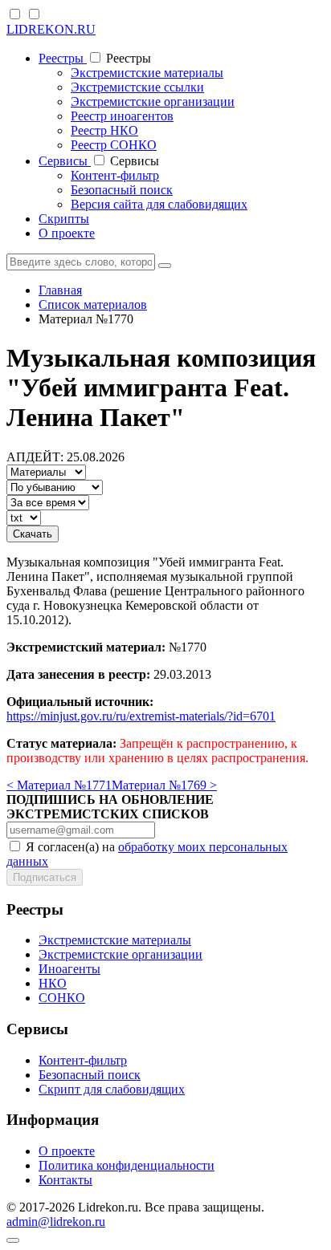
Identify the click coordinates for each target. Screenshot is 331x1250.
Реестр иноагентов (122, 116)
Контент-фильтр (115, 175)
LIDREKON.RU (51, 29)
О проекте (67, 233)
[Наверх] (12, 1240)
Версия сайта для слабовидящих (159, 204)
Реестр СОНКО (114, 145)
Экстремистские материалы (147, 72)
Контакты (65, 1180)
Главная (60, 290)
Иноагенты (69, 969)
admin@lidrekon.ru (55, 1221)
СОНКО (62, 997)
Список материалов (93, 304)
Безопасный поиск (122, 190)
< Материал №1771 (59, 785)
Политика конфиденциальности (127, 1165)
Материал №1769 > (164, 785)
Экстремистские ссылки (137, 87)
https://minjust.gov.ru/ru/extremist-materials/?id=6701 (141, 716)
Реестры (63, 58)
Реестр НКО (104, 130)
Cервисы (65, 161)
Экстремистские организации (153, 101)
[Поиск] (164, 265)
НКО (53, 983)
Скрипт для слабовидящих (112, 1089)
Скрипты (64, 218)
